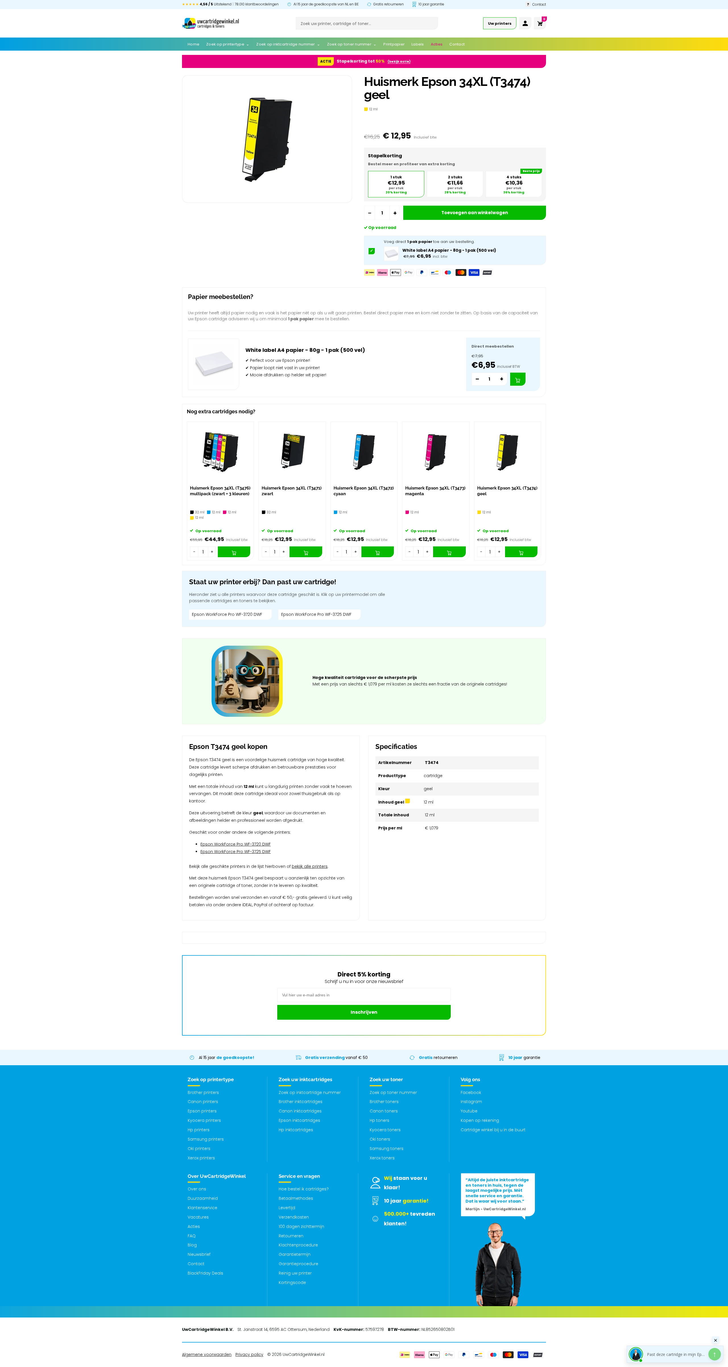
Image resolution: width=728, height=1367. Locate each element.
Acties (194, 1226)
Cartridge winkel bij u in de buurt (493, 1130)
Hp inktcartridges (296, 1130)
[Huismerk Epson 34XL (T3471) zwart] (292, 452)
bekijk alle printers (310, 866)
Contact (196, 1264)
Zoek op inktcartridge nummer (310, 1092)
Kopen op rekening (480, 1120)
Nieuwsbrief (199, 1254)
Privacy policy (249, 1354)
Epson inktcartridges (299, 1120)
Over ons (197, 1189)
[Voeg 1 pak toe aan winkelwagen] (518, 379)
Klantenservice (202, 1208)
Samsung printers (206, 1139)
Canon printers (203, 1101)
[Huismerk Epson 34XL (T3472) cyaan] (364, 452)
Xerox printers (201, 1158)
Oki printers (199, 1148)
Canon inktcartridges (300, 1111)
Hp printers (199, 1130)
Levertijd (287, 1208)
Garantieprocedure (298, 1264)
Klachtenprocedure (298, 1245)
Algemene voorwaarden (206, 1354)
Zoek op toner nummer (393, 1092)
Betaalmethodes (296, 1198)
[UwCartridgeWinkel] (210, 23)
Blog (192, 1245)
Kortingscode (292, 1282)
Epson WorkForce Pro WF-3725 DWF (316, 614)
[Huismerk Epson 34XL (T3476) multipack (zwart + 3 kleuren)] (220, 452)
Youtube (469, 1111)
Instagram (471, 1101)
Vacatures (198, 1217)
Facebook (471, 1092)
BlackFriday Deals (205, 1273)
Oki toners (380, 1139)
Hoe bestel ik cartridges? (304, 1189)
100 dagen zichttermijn (301, 1226)
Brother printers (203, 1092)
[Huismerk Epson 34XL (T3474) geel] (507, 452)
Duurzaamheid (203, 1198)
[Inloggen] (525, 23)
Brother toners (384, 1101)
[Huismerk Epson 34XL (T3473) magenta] (435, 452)
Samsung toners (387, 1148)
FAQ (192, 1236)
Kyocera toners (385, 1130)
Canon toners (384, 1111)
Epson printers (202, 1111)
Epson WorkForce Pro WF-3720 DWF (227, 614)
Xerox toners (382, 1158)
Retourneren (291, 1236)
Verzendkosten (294, 1217)
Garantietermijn (295, 1254)
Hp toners (379, 1120)
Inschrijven (364, 1012)
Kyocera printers (204, 1120)
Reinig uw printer (295, 1273)
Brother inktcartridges (300, 1101)
